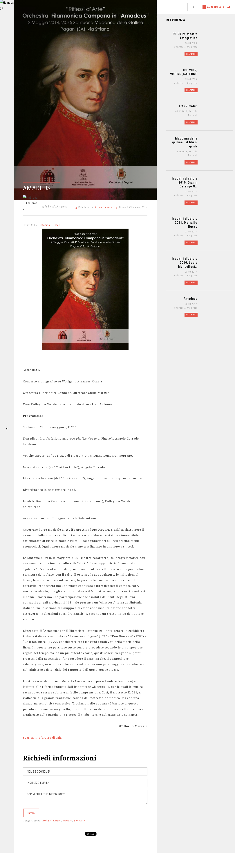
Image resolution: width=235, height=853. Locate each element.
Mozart (67, 820)
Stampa (45, 225)
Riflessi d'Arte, (51, 820)
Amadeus (191, 299)
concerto (79, 820)
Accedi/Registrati (219, 7)
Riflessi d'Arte (103, 207)
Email (57, 225)
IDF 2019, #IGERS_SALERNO (184, 72)
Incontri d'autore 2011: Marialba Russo (185, 222)
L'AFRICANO (188, 106)
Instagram (181, 7)
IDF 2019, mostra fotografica (185, 36)
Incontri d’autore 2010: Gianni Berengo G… (185, 182)
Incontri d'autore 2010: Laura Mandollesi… (185, 262)
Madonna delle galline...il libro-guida (185, 142)
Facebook (175, 7)
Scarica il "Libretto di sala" (43, 737)
